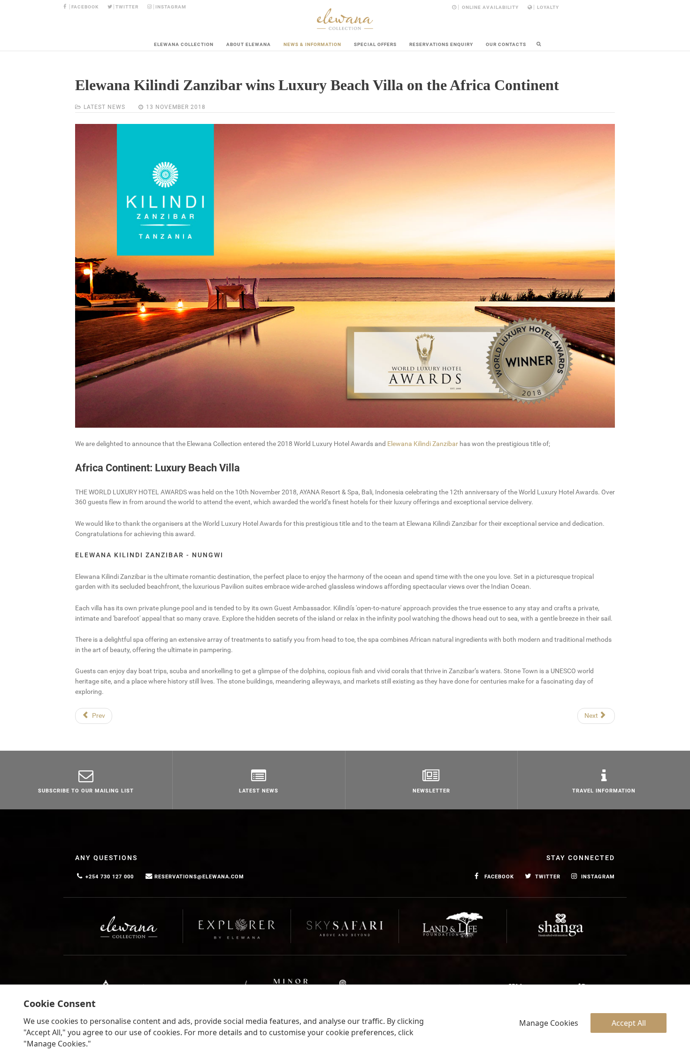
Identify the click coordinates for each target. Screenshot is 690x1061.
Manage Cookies (548, 1023)
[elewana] (345, 19)
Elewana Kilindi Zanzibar (422, 444)
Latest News (104, 107)
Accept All (629, 1023)
